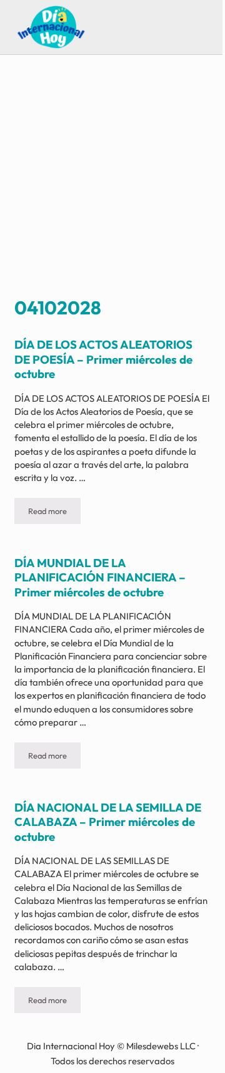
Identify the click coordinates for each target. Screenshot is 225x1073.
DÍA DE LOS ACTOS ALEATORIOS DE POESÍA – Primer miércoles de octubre (103, 359)
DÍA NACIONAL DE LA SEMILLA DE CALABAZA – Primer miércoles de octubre (107, 822)
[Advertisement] (112, 178)
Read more (54, 513)
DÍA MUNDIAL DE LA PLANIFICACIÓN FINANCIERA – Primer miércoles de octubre (100, 578)
